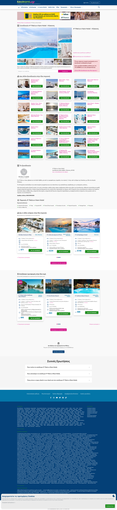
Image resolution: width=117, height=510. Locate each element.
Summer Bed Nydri (63, 477)
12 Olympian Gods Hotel (74, 440)
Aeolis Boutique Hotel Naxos (69, 445)
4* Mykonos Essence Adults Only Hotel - (64, 104)
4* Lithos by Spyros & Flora (54, 471)
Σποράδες (56, 423)
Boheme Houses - (35, 81)
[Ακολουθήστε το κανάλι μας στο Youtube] (57, 397)
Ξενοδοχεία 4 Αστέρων (91, 409)
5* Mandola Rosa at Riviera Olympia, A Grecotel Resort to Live (28, 433)
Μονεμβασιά (19, 419)
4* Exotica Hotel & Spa (67, 436)
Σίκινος (18, 423)
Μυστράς (51, 419)
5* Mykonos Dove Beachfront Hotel (23, 471)
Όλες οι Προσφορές (75, 7)
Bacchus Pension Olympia (67, 455)
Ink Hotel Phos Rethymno (38, 479)
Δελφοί (18, 411)
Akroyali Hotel (35, 445)
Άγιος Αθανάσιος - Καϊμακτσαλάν (30, 408)
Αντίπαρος (66, 409)
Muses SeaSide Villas (86, 443)
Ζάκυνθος (71, 411)
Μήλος (79, 417)
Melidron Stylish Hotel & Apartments (58, 483)
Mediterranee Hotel (34, 456)
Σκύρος (41, 423)
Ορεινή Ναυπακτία (49, 420)
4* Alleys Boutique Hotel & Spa (71, 483)
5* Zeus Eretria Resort (49, 436)
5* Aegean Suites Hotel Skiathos (88, 475)
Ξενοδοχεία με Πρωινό (91, 410)
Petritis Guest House (89, 457)
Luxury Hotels (43, 7)
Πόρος (26, 422)
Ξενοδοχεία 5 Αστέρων (91, 408)
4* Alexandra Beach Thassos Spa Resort (36, 452)
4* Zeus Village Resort (34, 480)
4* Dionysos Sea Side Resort (32, 474)
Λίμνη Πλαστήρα (76, 416)
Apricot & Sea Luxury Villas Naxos (43, 477)
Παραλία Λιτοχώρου (21, 421)
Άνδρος (61, 409)
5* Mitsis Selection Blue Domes (23, 463)
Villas (57, 7)
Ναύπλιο (73, 419)
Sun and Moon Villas (58, 457)
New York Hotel (63, 462)
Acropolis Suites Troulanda (73, 461)
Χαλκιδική (71, 425)
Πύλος (38, 422)
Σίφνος (22, 423)
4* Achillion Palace (70, 462)
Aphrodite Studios (93, 455)
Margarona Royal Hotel (29, 443)
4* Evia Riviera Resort (21, 437)
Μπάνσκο (34, 419)
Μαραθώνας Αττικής (45, 417)
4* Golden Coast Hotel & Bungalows (37, 436)
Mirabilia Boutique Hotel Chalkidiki (58, 452)
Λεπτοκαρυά (57, 416)
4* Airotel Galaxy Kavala (80, 445)
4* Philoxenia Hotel (78, 442)
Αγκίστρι (58, 408)
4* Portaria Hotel (84, 446)
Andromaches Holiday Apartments (82, 469)
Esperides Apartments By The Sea (72, 458)
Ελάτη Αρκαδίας (28, 411)
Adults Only (51, 7)
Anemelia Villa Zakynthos (72, 477)
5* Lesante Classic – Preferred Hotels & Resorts (54, 475)
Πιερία (71, 421)
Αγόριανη (63, 408)
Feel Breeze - (92, 92)
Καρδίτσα (36, 414)
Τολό (84, 423)
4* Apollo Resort (71, 473)
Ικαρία (32, 413)
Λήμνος (70, 416)
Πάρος (42, 421)
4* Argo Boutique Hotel (49, 463)
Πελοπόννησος (63, 421)
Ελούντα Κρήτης (43, 411)
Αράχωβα (71, 409)
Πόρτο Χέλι (30, 422)
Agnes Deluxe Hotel (47, 460)
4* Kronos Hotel (38, 438)
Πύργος (42, 422)
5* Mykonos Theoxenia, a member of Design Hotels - (93, 140)
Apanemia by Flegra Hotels (68, 444)
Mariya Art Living (20, 468)
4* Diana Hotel (75, 448)
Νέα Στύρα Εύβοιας (20, 420)
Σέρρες (77, 422)
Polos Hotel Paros (88, 462)
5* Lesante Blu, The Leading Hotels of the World (36, 473)
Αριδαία (79, 409)
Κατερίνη (69, 414)
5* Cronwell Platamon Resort (73, 434)
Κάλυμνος (82, 413)
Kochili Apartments (82, 450)
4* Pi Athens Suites (39, 458)
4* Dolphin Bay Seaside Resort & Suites (62, 438)
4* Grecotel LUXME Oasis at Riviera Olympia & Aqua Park (52, 442)
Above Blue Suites (48, 446)
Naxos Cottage (74, 474)
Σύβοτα (61, 423)
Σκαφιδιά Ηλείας (27, 423)
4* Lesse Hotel (49, 440)
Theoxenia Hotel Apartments (89, 439)
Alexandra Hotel (42, 456)
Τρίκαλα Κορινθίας (32, 425)
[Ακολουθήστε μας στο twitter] (60, 397)
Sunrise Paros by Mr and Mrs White (85, 474)
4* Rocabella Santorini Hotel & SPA (23, 467)
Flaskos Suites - (35, 127)
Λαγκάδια (37, 416)
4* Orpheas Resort (33, 475)
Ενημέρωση (65, 71)
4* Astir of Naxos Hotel (21, 472)
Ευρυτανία (61, 411)
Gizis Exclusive (32, 463)
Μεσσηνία (66, 417)
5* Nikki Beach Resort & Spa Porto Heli (24, 445)
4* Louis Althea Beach (39, 478)
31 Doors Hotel (28, 461)
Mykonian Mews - (91, 115)
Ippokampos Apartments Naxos (69, 472)
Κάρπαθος (41, 414)
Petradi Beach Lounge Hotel (32, 472)
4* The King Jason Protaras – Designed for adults (82, 480)
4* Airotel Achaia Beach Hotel (89, 436)
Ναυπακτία (68, 419)
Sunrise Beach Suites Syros (90, 473)
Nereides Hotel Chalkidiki (52, 481)
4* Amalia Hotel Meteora (27, 448)
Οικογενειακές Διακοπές (91, 416)
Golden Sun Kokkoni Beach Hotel (23, 442)
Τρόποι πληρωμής (57, 393)
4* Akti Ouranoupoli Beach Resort (23, 456)
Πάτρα (49, 421)
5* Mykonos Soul (93, 469)
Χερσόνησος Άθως (20, 426)
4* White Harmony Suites (43, 471)
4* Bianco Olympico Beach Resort (23, 436)
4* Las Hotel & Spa (49, 456)
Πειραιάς (57, 421)
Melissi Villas (89, 471)
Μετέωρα (70, 417)
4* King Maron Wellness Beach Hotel (34, 455)
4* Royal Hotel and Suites (76, 456)
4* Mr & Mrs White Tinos (64, 440)
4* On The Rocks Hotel (67, 474)
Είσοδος (87, 2)
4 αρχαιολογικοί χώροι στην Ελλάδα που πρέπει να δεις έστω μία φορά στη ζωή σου (32, 493)
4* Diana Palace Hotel (93, 446)
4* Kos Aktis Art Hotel (50, 466)
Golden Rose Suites (74, 450)
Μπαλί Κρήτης (29, 419)
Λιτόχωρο (81, 416)
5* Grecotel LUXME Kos (66, 433)
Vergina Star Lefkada (81, 457)
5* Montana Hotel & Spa (53, 434)
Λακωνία (49, 416)
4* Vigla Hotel (78, 472)
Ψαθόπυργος (37, 426)
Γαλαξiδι (68, 410)
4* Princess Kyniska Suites (56, 455)
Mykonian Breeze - (37, 115)
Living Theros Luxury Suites (60, 467)
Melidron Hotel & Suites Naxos (85, 458)
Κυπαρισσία (25, 416)
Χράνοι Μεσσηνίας (31, 426)
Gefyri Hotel (93, 461)
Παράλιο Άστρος (28, 421)
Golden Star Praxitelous (21, 444)
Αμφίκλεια (52, 409)
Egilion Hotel (19, 448)
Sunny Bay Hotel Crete (47, 455)
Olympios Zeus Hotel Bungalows (36, 460)
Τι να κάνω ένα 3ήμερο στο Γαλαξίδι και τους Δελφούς (86, 491)
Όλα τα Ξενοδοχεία (25, 22)
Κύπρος (30, 416)
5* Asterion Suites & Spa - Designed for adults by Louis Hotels (48, 468)
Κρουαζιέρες (70, 415)
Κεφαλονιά (19, 415)
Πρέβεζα (34, 422)
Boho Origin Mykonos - (93, 80)
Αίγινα (74, 408)
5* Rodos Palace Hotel (78, 443)
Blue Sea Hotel (87, 444)
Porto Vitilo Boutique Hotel (39, 443)
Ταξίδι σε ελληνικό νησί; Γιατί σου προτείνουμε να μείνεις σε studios (29, 490)
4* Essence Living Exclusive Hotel (70, 457)
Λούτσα (36, 417)
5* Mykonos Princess (27, 464)
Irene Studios (80, 439)
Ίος (34, 413)
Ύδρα (45, 425)
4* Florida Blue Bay (77, 437)
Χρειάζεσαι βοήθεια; (58, 351)
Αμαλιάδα (38, 409)
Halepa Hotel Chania (86, 472)
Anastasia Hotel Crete (89, 478)
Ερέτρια (48, 411)
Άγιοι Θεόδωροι (20, 408)
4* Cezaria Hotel (69, 446)
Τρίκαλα (26, 425)
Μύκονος (47, 419)
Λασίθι (53, 416)
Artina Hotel (67, 454)
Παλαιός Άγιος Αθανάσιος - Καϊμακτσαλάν (60, 420)
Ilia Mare (28, 460)
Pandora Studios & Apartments (23, 480)
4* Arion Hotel (70, 437)
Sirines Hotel (88, 445)
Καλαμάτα (68, 413)
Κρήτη (65, 415)
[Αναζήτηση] (99, 7)
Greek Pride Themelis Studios (29, 458)
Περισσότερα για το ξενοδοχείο (82, 56)
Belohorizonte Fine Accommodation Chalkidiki (70, 479)
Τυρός (41, 425)
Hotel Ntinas (89, 450)
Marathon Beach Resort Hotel (77, 452)
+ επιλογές (35, 240)
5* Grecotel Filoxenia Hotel (46, 433)
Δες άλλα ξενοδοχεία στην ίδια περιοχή (86, 70)
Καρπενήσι (46, 414)
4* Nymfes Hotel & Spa (94, 442)
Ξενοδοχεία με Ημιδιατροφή (92, 411)
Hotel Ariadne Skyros (57, 474)
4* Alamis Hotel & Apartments (49, 458)
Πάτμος (46, 421)
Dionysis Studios (43, 450)
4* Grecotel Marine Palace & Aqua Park (79, 433)
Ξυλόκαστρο (35, 420)
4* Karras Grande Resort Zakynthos (45, 445)
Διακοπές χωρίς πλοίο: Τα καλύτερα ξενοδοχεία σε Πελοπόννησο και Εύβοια (84, 490)
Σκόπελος (37, 423)
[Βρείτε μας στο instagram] (54, 397)
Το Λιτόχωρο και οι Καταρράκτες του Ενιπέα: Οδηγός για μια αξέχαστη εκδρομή (61, 491)
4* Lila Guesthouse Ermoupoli (22, 483)
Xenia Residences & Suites (62, 473)
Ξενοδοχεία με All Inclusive (92, 413)
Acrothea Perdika (48, 452)
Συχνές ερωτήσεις (85, 393)
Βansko (50, 410)
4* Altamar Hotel (86, 442)
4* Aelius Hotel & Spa (70, 449)
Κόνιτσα (40, 415)
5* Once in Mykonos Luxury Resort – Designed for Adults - (64, 140)
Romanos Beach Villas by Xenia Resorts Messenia (26, 481)
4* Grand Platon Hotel (38, 437)
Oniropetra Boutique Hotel (58, 445)
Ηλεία (75, 411)
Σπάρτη (48, 423)
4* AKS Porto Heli (29, 437)
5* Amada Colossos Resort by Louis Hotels (25, 479)
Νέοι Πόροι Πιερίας (28, 420)
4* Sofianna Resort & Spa (29, 478)
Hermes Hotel (94, 462)
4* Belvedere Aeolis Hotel (75, 454)
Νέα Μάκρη (78, 419)
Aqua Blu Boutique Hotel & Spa (30, 468)
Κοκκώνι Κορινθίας (29, 415)
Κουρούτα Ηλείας (54, 415)
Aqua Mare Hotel (73, 468)
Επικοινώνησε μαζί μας (33, 393)
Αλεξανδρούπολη (20, 409)
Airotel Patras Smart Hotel (90, 449)
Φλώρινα (57, 425)
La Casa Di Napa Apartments (22, 457)
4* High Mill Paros (95, 443)
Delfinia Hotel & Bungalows (51, 473)
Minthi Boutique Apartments (22, 452)
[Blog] (66, 397)
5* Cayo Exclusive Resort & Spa (23, 462)
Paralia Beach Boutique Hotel (33, 450)
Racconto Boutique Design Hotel (41, 454)
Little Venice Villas (20, 478)
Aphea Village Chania (83, 479)
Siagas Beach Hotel (60, 439)
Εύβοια (56, 411)
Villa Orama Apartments (67, 460)
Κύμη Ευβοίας (19, 416)
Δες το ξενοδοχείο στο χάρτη (60, 172)
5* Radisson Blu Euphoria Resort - (65, 151)
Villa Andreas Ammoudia (49, 457)
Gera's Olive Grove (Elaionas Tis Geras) (91, 452)
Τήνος (81, 423)
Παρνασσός (38, 421)
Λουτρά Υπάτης (26, 417)
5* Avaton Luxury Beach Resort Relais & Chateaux (48, 480)
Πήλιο (68, 421)
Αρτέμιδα (27, 410)
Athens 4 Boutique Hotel (77, 460)
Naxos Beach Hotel (33, 466)
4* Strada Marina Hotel (21, 469)
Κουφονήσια (61, 415)
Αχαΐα (47, 410)
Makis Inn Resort (82, 464)
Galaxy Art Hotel (51, 454)
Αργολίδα (75, 409)
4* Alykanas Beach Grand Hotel (71, 439)
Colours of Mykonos (71, 469)
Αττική (43, 410)
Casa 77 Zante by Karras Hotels (84, 461)
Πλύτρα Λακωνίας (20, 422)
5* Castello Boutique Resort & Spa (61, 464)
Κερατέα (77, 414)
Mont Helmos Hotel (92, 448)
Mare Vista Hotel (56, 440)
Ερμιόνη (52, 411)
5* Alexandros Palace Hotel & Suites (47, 467)
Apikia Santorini (48, 469)
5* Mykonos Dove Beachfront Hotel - (64, 116)
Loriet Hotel (94, 454)
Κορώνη (48, 415)
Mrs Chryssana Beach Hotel (79, 444)
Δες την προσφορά (35, 250)
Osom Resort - (93, 104)
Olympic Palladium (82, 471)
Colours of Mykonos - (36, 139)
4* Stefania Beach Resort (68, 442)
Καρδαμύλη (32, 414)
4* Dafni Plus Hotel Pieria (22, 477)
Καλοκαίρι (33, 7)
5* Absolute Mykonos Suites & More (23, 451)
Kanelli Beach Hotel (30, 439)
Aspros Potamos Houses (54, 477)
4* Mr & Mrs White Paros (60, 458)
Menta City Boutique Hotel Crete (70, 475)
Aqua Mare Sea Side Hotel (86, 454)
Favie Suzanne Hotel (30, 444)
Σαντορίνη (69, 422)
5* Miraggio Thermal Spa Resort (58, 446)
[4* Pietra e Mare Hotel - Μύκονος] (37, 42)
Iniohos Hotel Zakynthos (21, 473)
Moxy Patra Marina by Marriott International (53, 444)
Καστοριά (64, 414)
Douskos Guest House (31, 469)
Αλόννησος (33, 409)
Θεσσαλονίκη (19, 413)
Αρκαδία (18, 410)
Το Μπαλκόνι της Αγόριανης (36, 451)
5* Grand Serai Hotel (62, 434)
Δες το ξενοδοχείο (37, 86)
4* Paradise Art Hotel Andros (35, 442)
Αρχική (18, 22)
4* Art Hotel (75, 471)
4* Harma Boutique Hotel (73, 464)
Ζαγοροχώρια (66, 411)
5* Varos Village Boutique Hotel (66, 471)
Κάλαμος (72, 413)
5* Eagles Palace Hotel (42, 472)
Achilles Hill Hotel (47, 448)
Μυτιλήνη (56, 419)
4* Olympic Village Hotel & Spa (83, 438)
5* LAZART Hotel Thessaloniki (54, 461)
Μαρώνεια (52, 417)
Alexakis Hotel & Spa (35, 461)
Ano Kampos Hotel (20, 461)
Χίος (26, 426)
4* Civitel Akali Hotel (90, 467)
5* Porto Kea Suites (33, 462)
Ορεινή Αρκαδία (42, 420)
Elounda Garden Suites (35, 467)
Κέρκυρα (82, 414)
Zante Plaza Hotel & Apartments (48, 438)
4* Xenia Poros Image (30, 438)
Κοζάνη (23, 415)
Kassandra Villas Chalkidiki (45, 483)
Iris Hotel (28, 449)
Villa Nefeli (76, 463)
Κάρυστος (51, 414)
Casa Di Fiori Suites (59, 472)
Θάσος (83, 411)
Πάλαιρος (71, 420)
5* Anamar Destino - (36, 151)
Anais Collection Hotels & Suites (89, 460)
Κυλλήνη (79, 415)
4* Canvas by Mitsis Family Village (61, 466)
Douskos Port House (76, 446)
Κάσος (55, 414)
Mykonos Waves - (91, 127)
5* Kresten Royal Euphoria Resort (75, 466)
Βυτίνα (65, 410)
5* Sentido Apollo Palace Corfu (37, 464)
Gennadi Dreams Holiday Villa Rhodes (90, 481)
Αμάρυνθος (43, 409)
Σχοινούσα (72, 423)
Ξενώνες (88, 414)
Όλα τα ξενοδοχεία (20, 485)
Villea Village (89, 468)
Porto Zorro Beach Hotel (41, 440)
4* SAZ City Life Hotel (58, 443)
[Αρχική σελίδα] (18, 7)
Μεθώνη (56, 417)
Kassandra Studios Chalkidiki (34, 483)
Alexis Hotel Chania (69, 467)
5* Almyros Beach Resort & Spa (23, 466)
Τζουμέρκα (77, 423)
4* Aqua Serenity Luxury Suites (72, 478)
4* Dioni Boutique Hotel (21, 446)
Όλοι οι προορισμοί (20, 428)
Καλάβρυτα (63, 413)
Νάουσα (63, 419)
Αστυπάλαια (39, 410)
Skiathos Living (20, 454)
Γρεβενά (77, 410)
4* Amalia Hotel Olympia (39, 444)
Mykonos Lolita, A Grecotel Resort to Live (86, 477)
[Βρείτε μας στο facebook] (50, 397)
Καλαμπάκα (77, 413)
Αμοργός (47, 409)
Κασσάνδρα (59, 414)
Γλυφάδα (72, 410)
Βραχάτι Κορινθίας (59, 410)
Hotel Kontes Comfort (65, 468)
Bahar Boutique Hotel (92, 483)
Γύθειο (81, 410)
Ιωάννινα (38, 413)
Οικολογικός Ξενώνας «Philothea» (81, 451)
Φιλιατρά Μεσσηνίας (50, 425)
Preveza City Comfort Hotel (57, 460)
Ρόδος (52, 422)
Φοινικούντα (62, 425)
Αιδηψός (80, 408)
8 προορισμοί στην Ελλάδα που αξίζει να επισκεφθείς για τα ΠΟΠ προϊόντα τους (31, 491)
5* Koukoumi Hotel (82, 463)
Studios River (75, 455)
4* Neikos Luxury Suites (83, 448)
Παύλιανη (53, 421)
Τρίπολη (37, 425)
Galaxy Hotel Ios (20, 458)
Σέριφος (73, 422)
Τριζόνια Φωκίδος (20, 425)
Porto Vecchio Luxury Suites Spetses (65, 480)
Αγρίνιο (67, 408)
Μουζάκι (24, 419)
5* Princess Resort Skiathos (29, 454)
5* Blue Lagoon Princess (86, 437)
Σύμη (64, 423)
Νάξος (60, 419)
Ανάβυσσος (57, 409)
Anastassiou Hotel (57, 456)
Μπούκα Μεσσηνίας (41, 419)
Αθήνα (70, 408)
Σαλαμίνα (56, 422)
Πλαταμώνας (75, 421)
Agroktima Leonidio (46, 449)
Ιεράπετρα (25, 413)
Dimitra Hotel (81, 478)
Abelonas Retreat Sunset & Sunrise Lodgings (52, 479)
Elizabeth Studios (20, 443)
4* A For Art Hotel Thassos (47, 451)
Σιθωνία (81, 422)
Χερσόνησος (79, 425)
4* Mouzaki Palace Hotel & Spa (40, 439)
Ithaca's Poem (68, 452)
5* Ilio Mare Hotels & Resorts (78, 436)
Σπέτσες (52, 423)
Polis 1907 (79, 475)
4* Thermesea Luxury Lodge (67, 463)
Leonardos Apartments (67, 448)
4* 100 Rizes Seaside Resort (57, 448)
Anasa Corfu (89, 464)
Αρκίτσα (22, 410)
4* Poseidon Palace (44, 434)
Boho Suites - (64, 80)
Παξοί (75, 420)
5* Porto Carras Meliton (52, 439)
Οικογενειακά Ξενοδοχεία (91, 415)
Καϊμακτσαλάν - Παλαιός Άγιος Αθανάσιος (52, 413)
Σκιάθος (32, 423)
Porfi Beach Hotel (41, 475)
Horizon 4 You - (36, 104)
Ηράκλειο (79, 411)
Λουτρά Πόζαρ (19, 417)
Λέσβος (62, 416)
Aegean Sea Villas (34, 471)
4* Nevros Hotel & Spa (21, 460)
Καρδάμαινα (26, 414)
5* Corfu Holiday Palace (21, 439)
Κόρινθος (44, 415)
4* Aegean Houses (51, 472)
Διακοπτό (22, 411)
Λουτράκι (32, 417)
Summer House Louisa (44, 461)
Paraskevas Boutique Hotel (49, 464)
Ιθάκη (29, 413)
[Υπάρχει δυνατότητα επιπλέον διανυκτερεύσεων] (33, 238)
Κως (33, 416)
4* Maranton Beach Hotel (48, 437)
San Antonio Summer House (39, 457)
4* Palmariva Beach (31, 440)
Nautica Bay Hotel (82, 434)
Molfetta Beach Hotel (56, 469)
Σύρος (67, 423)
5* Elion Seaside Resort (82, 483)
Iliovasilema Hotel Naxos (21, 474)
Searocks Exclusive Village (58, 451)
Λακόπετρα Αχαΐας (43, 416)
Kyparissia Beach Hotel (66, 456)
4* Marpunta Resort (49, 443)
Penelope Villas (64, 469)
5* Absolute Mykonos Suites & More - (36, 93)
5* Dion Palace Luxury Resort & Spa (60, 437)
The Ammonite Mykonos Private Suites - (93, 151)
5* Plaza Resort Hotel (40, 463)
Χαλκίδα (66, 425)
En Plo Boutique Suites (40, 469)
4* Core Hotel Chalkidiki (59, 454)
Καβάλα (42, 413)
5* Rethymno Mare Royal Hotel (23, 475)
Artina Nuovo (19, 464)
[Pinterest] (63, 397)
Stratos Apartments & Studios (43, 462)
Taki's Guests (60, 481)
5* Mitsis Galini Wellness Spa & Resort (24, 434)
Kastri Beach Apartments (68, 481)
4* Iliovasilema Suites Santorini (36, 449)
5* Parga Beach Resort (91, 456)
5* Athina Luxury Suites (79, 462)
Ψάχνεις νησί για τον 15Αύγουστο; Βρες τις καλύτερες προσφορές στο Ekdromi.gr (55, 492)
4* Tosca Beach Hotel (58, 436)
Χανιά (75, 425)
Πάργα (34, 421)
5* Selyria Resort (74, 438)
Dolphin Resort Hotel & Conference (51, 478)
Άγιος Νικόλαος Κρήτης (52, 408)
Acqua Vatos (84, 456)
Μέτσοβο (75, 417)
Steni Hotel (31, 457)
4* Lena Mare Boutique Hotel (79, 467)
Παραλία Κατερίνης (80, 420)
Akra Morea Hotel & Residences (86, 440)
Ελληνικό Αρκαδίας (35, 411)
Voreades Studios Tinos (78, 481)
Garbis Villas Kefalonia (21, 449)
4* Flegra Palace (58, 463)
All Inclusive (24, 7)
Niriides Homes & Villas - (65, 127)
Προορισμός (64, 7)
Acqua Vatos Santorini (60, 450)
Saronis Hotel (67, 450)
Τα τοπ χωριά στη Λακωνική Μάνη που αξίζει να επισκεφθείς (28, 492)
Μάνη (40, 417)
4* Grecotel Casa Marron (56, 433)
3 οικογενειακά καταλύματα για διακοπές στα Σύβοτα (58, 493)
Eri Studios (94, 464)
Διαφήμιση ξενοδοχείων (71, 393)
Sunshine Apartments (51, 450)
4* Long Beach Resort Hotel (92, 434)
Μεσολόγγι (61, 417)
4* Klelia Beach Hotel (21, 438)
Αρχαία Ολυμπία (33, 410)
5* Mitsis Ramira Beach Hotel (92, 463)
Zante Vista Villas (62, 478)
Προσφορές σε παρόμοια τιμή (58, 329)
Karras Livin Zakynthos (32, 477)
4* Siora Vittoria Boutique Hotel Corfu (58, 449)
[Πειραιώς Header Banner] (58, 15)
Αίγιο (77, 408)
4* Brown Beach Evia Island (22, 440)
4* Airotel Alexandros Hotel (84, 455)
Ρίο (49, 422)
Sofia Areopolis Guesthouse (41, 481)
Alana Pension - (64, 92)
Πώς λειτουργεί (46, 393)
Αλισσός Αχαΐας (27, 409)
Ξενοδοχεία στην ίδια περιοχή (58, 263)
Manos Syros (90, 451)
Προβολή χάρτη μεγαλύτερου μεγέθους (81, 52)
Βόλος (53, 410)
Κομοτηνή (36, 415)
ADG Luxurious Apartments (38, 448)
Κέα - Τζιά (73, 414)
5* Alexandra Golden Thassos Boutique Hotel (35, 446)
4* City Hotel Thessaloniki (22, 450)
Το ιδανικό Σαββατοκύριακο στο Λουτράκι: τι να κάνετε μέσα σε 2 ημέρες (56, 490)
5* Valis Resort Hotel (36, 434)
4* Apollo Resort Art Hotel (69, 451)
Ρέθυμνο (46, 422)
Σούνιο (45, 423)
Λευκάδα (66, 416)
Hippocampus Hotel (41, 466)
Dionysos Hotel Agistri (81, 468)
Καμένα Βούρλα (20, 414)
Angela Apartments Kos (79, 473)
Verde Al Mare (64, 461)
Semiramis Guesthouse (80, 449)
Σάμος (65, 422)
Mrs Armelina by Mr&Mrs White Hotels (46, 474)
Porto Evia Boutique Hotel (68, 443)
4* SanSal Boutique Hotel (54, 462)
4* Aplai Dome (84, 466)
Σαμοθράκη (61, 422)
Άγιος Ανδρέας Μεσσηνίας (41, 408)
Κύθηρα (75, 415)
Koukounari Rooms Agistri (22, 455)
